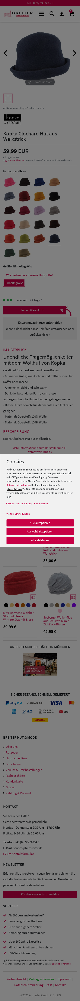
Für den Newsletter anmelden (40, 894)
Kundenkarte (14, 781)
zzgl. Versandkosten (14, 160)
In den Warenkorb (32, 310)
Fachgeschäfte (15, 776)
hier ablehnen (14, 489)
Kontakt (60, 985)
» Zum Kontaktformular (18, 854)
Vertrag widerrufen (41, 979)
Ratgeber (12, 752)
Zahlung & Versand (18, 793)
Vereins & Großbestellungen (24, 770)
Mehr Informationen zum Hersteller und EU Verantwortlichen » (40, 450)
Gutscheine (13, 764)
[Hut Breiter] (18, 14)
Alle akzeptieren (40, 523)
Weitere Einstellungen (18, 513)
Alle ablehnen (40, 540)
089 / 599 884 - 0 (43, 3)
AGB (49, 985)
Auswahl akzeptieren (40, 531)
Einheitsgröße (14, 283)
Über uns (11, 747)
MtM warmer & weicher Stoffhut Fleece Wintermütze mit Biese (18, 616)
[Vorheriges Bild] (5, 52)
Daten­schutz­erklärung (29, 985)
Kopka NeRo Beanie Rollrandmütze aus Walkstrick (56, 550)
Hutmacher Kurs (16, 758)
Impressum (64, 979)
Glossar (11, 787)
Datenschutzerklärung (18, 485)
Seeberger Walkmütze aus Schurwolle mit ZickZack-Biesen (57, 621)
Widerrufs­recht (16, 979)
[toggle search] (52, 13)
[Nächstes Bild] (74, 52)
